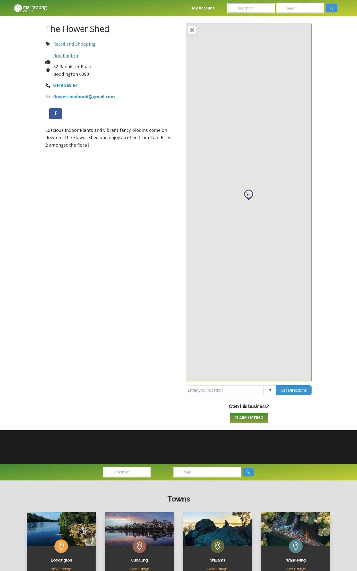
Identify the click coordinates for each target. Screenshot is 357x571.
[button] (248, 195)
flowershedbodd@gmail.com (84, 97)
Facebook (60, 113)
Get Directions (294, 390)
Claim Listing (248, 417)
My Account (203, 8)
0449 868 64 (65, 85)
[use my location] (270, 390)
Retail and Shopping (74, 44)
